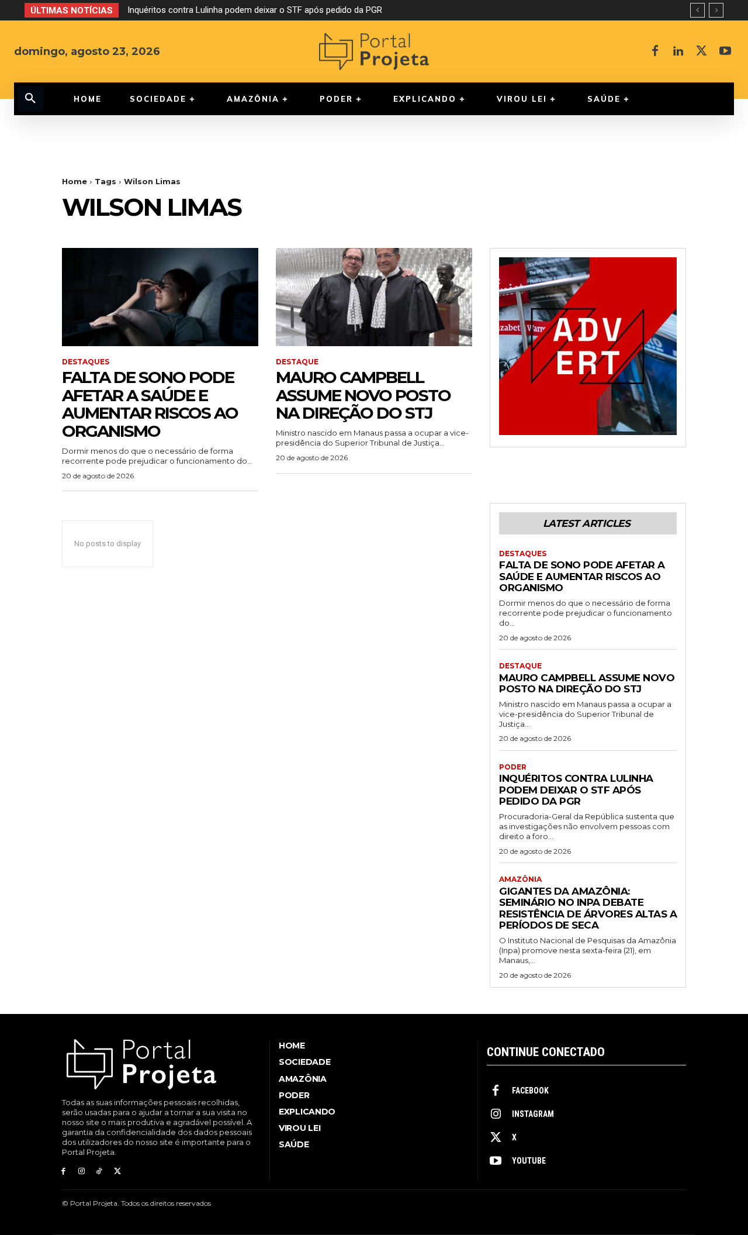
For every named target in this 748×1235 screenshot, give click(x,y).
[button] (30, 99)
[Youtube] (725, 51)
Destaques (85, 362)
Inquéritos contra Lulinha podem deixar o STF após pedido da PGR (254, 10)
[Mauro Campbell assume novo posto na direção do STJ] (374, 297)
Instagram (533, 1114)
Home (74, 181)
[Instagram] (81, 1171)
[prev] (697, 10)
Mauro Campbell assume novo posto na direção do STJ (363, 395)
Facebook (530, 1090)
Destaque (297, 362)
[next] (716, 10)
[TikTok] (100, 1171)
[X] (702, 51)
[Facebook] (655, 51)
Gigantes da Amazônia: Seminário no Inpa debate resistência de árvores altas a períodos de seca (588, 908)
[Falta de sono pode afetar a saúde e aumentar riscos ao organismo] (160, 297)
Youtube (529, 1160)
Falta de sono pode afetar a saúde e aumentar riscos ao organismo (150, 404)
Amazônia (520, 879)
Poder (513, 767)
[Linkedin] (678, 51)
